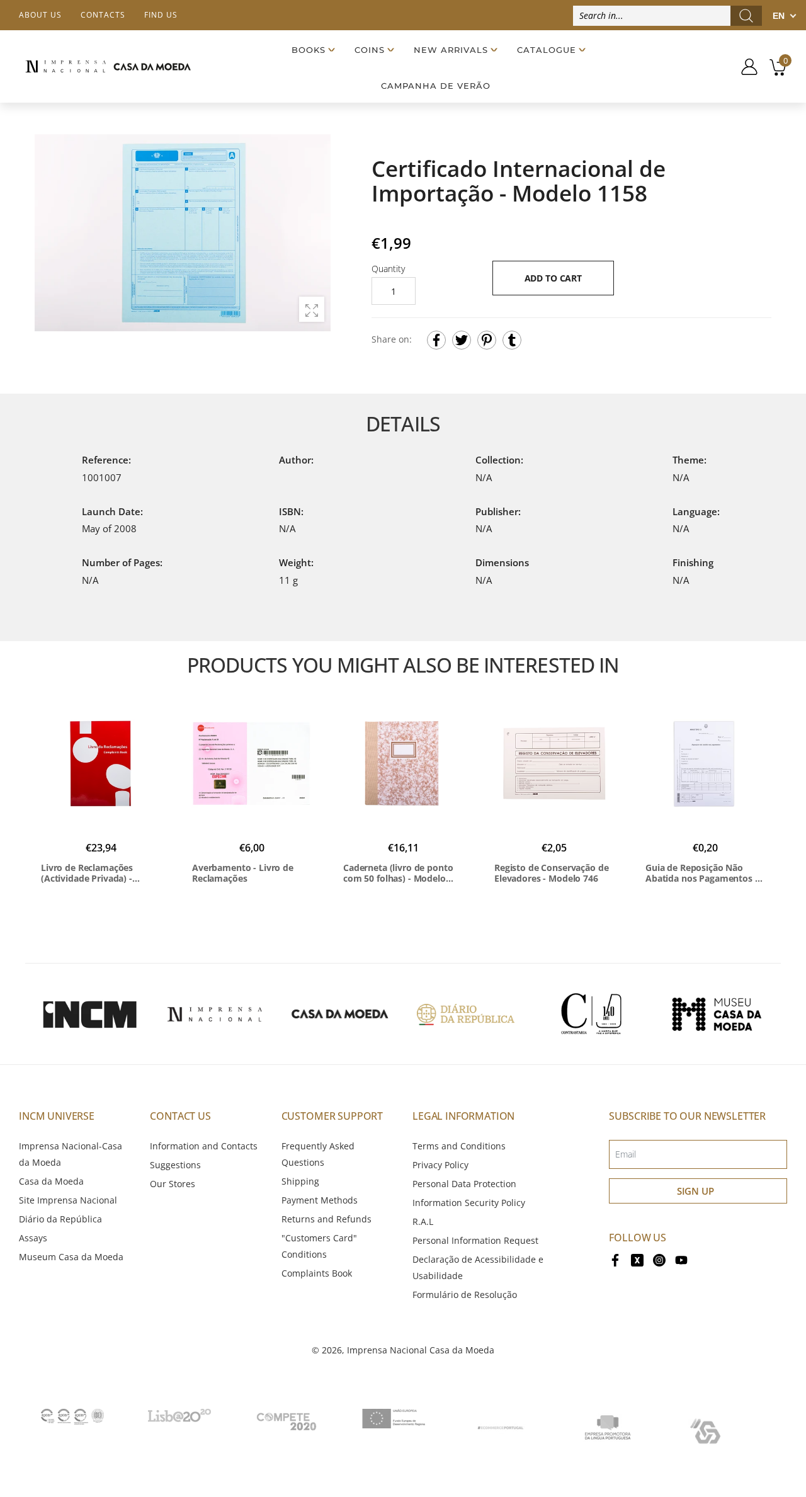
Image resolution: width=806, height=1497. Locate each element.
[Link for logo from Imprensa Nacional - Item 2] (215, 1014)
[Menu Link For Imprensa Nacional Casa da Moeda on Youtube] (681, 1259)
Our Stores (172, 1184)
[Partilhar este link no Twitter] (461, 340)
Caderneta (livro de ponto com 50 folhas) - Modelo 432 (398, 873)
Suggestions (175, 1165)
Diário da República (60, 1219)
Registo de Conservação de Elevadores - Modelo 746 (551, 873)
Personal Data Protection (464, 1184)
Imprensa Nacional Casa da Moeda (420, 1350)
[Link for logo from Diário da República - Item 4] (465, 1014)
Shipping (300, 1181)
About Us (40, 14)
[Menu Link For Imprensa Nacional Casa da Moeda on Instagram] (659, 1259)
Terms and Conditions (459, 1146)
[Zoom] (311, 309)
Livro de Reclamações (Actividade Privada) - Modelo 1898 (87, 873)
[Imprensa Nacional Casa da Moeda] (108, 66)
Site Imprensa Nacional (68, 1200)
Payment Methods (319, 1200)
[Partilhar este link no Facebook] (436, 340)
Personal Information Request (475, 1240)
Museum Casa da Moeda (71, 1257)
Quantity (388, 269)
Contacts (103, 14)
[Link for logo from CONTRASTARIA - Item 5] (591, 1014)
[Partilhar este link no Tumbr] (511, 340)
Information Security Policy (468, 1203)
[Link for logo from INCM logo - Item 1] (89, 1014)
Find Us (161, 14)
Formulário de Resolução (464, 1295)
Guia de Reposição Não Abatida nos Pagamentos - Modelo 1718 (701, 873)
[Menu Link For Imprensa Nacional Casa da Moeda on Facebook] (615, 1259)
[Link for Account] (744, 66)
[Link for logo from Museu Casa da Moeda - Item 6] (716, 1014)
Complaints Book (316, 1273)
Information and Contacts (204, 1146)
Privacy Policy (440, 1165)
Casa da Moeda (51, 1181)
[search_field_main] (746, 16)
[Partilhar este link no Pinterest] (486, 340)
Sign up (695, 1191)
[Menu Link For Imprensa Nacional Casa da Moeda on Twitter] (637, 1259)
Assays (33, 1238)
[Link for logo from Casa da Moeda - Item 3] (340, 1014)
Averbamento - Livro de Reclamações (242, 873)
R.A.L (422, 1221)
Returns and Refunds (326, 1219)
